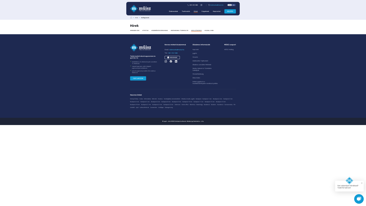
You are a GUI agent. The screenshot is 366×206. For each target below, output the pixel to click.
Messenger (173, 57)
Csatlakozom (138, 78)
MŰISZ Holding (229, 49)
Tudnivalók (186, 11)
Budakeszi (207, 104)
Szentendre (153, 107)
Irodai (141, 99)
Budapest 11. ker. (199, 102)
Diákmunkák (173, 11)
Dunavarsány (228, 104)
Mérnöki (154, 99)
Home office (185, 104)
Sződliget (161, 107)
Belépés (230, 11)
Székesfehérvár (144, 107)
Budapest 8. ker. (166, 102)
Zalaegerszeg (169, 107)
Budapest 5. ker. (145, 102)
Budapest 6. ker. (155, 102)
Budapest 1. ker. (207, 99)
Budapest (198, 99)
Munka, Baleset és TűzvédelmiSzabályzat (202, 69)
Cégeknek (205, 11)
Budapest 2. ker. (217, 99)
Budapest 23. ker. (169, 104)
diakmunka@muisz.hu (216, 5)
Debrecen (177, 104)
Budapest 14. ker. (221, 102)
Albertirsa (192, 104)
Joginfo (195, 53)
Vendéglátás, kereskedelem (172, 99)
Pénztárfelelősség (198, 74)
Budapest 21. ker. (146, 104)
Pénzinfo (195, 57)
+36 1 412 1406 (193, 5)
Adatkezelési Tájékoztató (200, 61)
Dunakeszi (220, 104)
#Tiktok (145, 30)
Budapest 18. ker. (135, 104)
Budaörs (213, 104)
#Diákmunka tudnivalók (179, 30)
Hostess (160, 99)
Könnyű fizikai (134, 99)
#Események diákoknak (159, 30)
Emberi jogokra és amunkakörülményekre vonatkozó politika (205, 82)
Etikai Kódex (196, 78)
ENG (233, 5)
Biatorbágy (199, 104)
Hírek (196, 11)
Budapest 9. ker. (176, 102)
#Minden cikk (135, 30)
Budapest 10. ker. (188, 102)
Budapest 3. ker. (228, 99)
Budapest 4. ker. (134, 102)
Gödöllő (132, 107)
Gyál (137, 107)
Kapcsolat (217, 11)
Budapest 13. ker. (210, 102)
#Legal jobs (209, 30)
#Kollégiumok (196, 30)
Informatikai (147, 99)
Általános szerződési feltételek (202, 65)
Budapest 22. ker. (157, 104)
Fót (234, 104)
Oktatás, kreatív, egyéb (188, 99)
